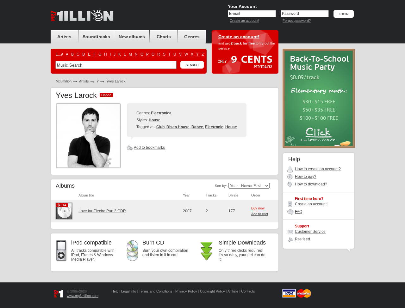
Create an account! (244, 20)
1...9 (59, 54)
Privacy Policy (186, 291)
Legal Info (128, 291)
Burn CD (153, 242)
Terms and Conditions (155, 291)
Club (160, 127)
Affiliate (232, 291)
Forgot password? (297, 20)
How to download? (311, 184)
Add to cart (259, 214)
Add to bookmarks (149, 147)
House (154, 120)
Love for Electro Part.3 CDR (102, 211)
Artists (84, 81)
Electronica (161, 113)
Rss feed (302, 239)
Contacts (248, 291)
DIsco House (178, 127)
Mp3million (64, 81)
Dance (197, 127)
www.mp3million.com (82, 296)
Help (114, 291)
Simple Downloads (242, 242)
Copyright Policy (212, 291)
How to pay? (305, 176)
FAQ (298, 211)
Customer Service (310, 231)
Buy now (258, 208)
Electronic (214, 127)
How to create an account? (318, 169)
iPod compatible (91, 242)
